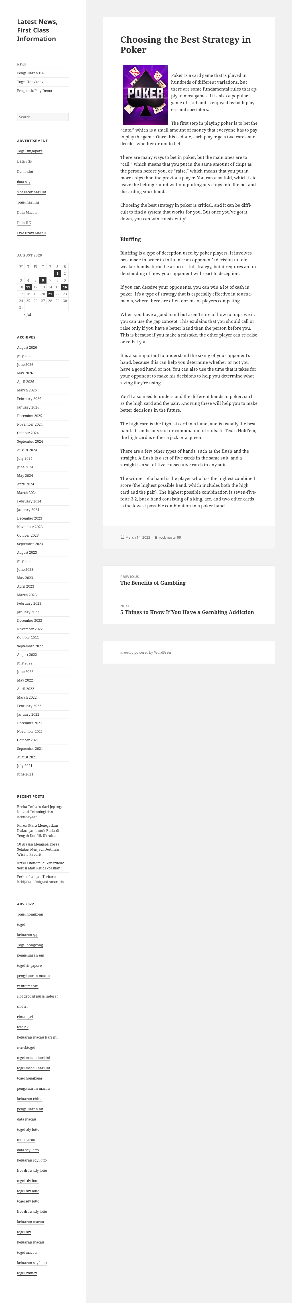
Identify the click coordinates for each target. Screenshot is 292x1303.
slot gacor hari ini (31, 192)
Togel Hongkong (30, 81)
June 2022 (25, 671)
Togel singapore (29, 151)
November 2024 (30, 424)
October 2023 (28, 535)
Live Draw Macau (31, 233)
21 (50, 294)
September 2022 (30, 646)
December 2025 (29, 415)
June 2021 (25, 774)
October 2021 (28, 740)
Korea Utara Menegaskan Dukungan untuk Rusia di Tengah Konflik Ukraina (38, 830)
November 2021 (30, 731)
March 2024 (27, 492)
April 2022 (25, 688)
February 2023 (29, 603)
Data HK (24, 222)
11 (28, 287)
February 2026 (29, 398)
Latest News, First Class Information (37, 30)
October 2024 (28, 432)
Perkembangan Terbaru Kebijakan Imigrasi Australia (40, 879)
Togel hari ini (28, 202)
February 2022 (29, 705)
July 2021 (25, 765)
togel (21, 924)
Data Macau (27, 212)
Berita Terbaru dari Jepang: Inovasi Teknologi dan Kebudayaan (39, 811)
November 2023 (30, 526)
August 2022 (27, 654)
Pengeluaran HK (30, 73)
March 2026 (27, 390)
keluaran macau (30, 1242)
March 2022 (27, 697)
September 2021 (30, 748)
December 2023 (29, 518)
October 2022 (28, 637)
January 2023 (28, 612)
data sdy (24, 181)
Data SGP (24, 161)
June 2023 (25, 569)
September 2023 (30, 543)
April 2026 (25, 381)
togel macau (27, 1252)
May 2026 (25, 373)
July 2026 (25, 356)
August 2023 (27, 552)
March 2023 (27, 594)
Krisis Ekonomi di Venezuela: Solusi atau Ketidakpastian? (40, 866)
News (21, 64)
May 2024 (25, 475)
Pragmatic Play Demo (34, 90)
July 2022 (25, 663)
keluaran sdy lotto (32, 1262)
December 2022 (29, 620)
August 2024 (27, 450)
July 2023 (25, 561)
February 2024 (29, 501)
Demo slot (25, 171)
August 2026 (27, 347)
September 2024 (30, 441)
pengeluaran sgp (30, 955)
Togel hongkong (30, 914)
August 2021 (27, 757)
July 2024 (25, 458)
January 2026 (28, 407)
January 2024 (28, 509)
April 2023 (25, 586)
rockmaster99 (170, 537)
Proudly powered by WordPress (145, 652)
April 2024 (25, 484)
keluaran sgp (27, 934)
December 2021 (29, 723)
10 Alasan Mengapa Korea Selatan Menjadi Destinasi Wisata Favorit (38, 849)
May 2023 (25, 577)
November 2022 (30, 629)
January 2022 (28, 714)
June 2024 (25, 467)
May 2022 (25, 680)
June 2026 (25, 364)
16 (65, 287)
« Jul (27, 314)
